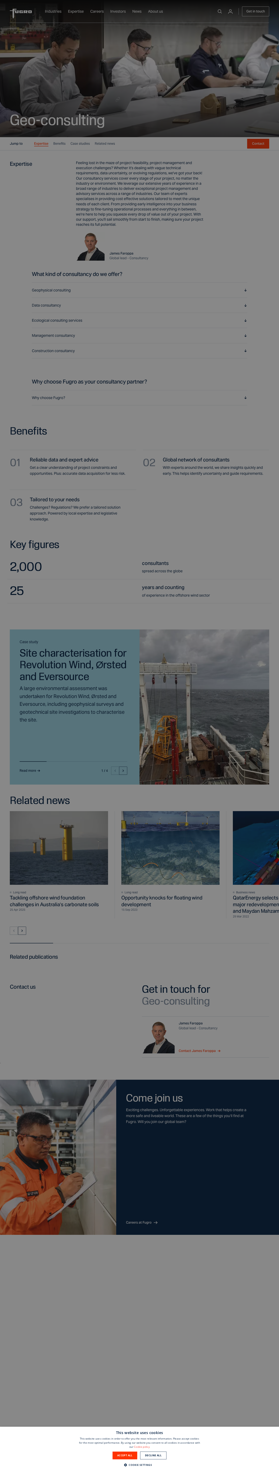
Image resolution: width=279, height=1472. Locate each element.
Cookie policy (142, 1447)
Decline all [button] (153, 1455)
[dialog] (139, 1449)
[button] (139, 1464)
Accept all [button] (125, 1455)
